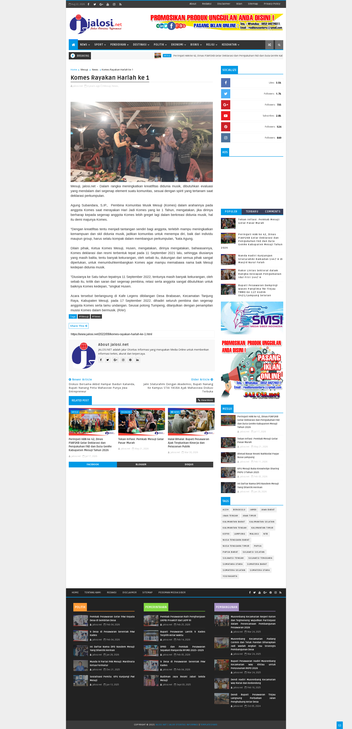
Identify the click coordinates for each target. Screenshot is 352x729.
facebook (93, 464)
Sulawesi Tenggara (260, 558)
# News (96, 316)
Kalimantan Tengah (235, 527)
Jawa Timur (249, 515)
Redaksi (112, 592)
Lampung (239, 534)
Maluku (254, 534)
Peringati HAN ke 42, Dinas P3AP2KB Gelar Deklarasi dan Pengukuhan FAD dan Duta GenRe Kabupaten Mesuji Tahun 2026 (221, 55)
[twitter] (95, 4)
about (193, 3)
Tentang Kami (93, 592)
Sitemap (147, 592)
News (83, 44)
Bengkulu (239, 509)
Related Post (80, 400)
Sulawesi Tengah (233, 558)
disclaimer (223, 3)
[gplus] (101, 4)
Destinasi (140, 44)
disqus (189, 464)
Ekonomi (177, 44)
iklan (239, 3)
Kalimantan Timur (262, 527)
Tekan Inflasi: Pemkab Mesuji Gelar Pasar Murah (141, 441)
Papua (258, 546)
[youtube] (107, 4)
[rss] (120, 4)
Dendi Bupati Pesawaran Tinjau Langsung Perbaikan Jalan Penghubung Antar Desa (253, 698)
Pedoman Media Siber (172, 592)
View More (207, 400)
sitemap (253, 3)
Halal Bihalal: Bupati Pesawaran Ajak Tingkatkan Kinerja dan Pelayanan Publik (188, 443)
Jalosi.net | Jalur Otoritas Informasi (176, 724)
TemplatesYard (208, 724)
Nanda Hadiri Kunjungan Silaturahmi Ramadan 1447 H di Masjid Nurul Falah (260, 259)
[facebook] (88, 4)
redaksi (206, 3)
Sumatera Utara (260, 570)
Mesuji (145, 55)
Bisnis (194, 44)
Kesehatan (229, 44)
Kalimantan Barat (234, 521)
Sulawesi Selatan (254, 552)
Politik (159, 44)
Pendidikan (118, 44)
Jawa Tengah (230, 515)
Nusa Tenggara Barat (236, 540)
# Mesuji (84, 316)
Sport (98, 44)
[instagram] (114, 4)
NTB (265, 534)
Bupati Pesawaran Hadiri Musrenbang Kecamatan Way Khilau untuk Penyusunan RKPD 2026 (253, 665)
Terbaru (252, 211)
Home (74, 69)
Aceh (226, 509)
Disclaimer (129, 592)
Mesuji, (107, 86)
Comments (272, 211)
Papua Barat (230, 552)
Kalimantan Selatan (262, 521)
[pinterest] (271, 592)
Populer (231, 211)
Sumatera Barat (257, 564)
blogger (141, 464)
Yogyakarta (230, 576)
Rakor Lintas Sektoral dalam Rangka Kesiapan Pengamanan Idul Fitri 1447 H (259, 274)
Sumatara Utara (233, 564)
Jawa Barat (268, 509)
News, (115, 86)
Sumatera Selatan (234, 570)
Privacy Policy (272, 3)
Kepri (226, 534)
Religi (210, 44)
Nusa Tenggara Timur (236, 546)
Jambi (253, 509)
